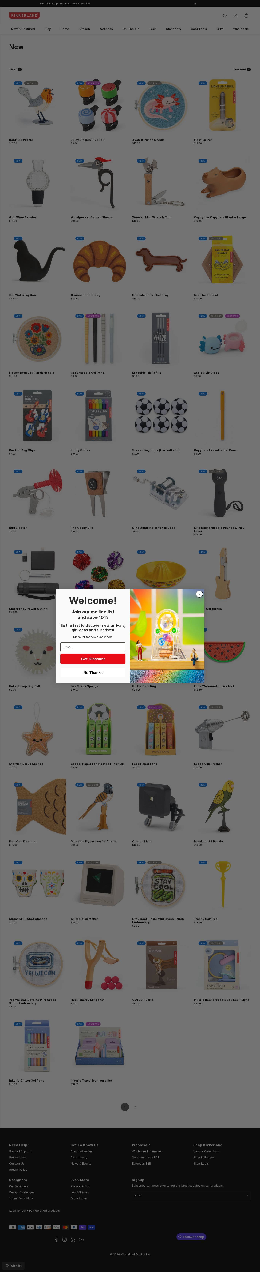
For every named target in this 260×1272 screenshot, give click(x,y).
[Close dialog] (199, 594)
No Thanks (93, 672)
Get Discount (93, 659)
